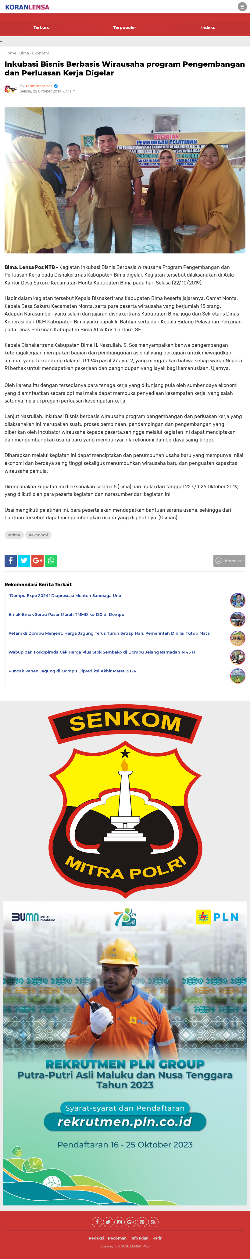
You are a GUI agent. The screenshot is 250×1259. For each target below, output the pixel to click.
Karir (157, 1238)
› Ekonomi (39, 53)
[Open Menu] (242, 6)
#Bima (14, 535)
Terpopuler (124, 27)
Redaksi (96, 1238)
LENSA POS (140, 1246)
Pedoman (117, 1238)
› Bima (23, 53)
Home (10, 53)
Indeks (208, 27)
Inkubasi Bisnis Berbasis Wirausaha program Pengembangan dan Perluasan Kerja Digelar (125, 68)
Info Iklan (139, 1238)
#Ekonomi (38, 535)
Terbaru (42, 27)
